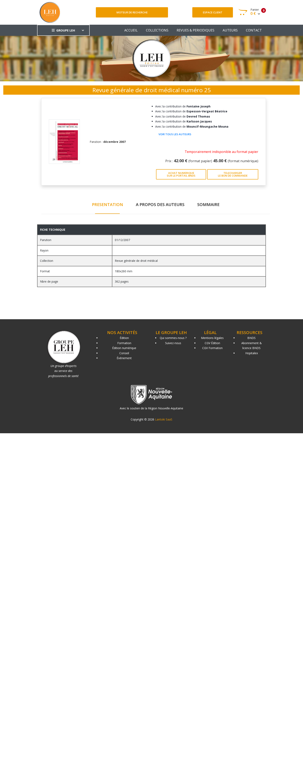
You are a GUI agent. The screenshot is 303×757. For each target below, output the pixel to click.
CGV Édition (212, 343)
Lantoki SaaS (163, 419)
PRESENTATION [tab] (107, 204)
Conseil (124, 353)
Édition (124, 338)
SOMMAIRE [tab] (208, 204)
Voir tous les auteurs (175, 134)
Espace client (212, 12)
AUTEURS (230, 30)
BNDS (251, 338)
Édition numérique (124, 348)
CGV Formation (212, 348)
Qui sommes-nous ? (173, 338)
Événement (124, 358)
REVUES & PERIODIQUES (195, 30)
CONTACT (254, 30)
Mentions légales (212, 338)
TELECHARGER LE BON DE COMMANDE (233, 174)
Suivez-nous (173, 343)
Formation (124, 343)
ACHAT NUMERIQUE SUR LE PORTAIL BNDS (181, 174)
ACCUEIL (131, 30)
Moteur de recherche (132, 12)
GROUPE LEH (65, 30)
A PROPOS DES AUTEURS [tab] (160, 204)
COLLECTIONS (157, 30)
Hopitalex (251, 353)
